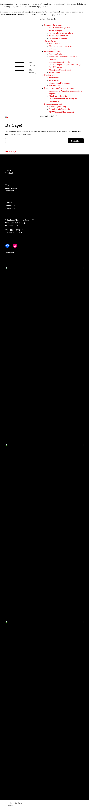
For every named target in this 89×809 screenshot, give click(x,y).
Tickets (8, 185)
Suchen (75, 141)
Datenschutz (10, 205)
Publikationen (11, 173)
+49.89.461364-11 (16, 233)
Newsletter (9, 190)
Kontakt (8, 202)
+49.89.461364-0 (16, 230)
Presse (8, 170)
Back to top (10, 151)
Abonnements (11, 188)
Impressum (10, 208)
